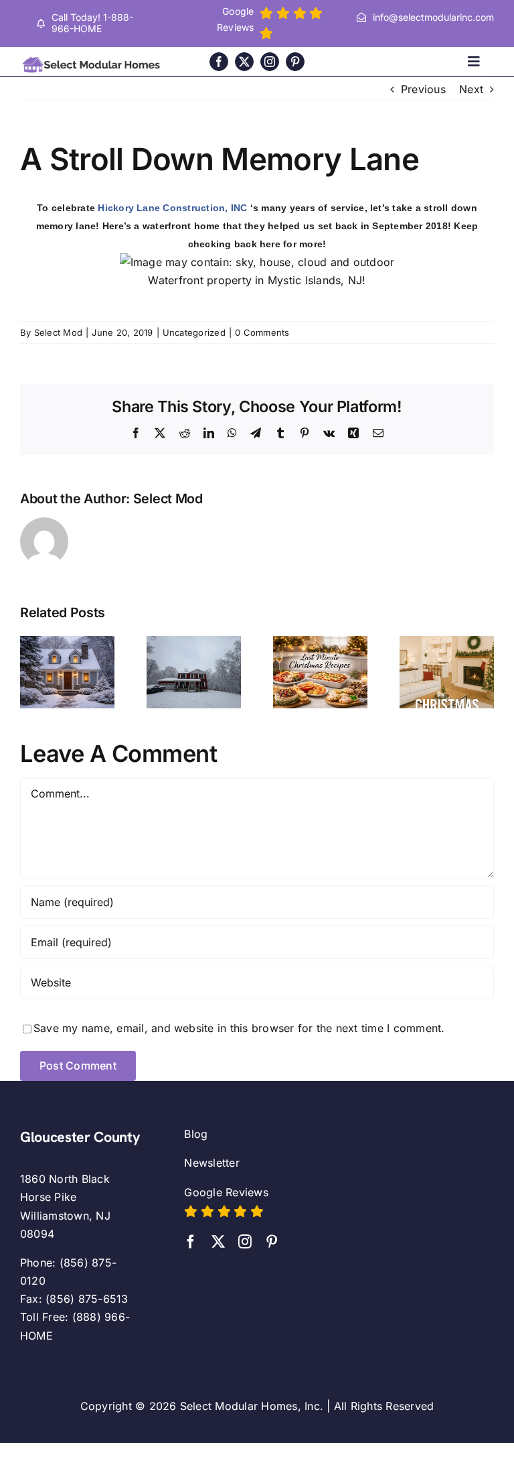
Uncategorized (194, 332)
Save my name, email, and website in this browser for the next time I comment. (238, 1028)
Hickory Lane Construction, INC (172, 207)
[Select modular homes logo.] (92, 59)
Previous (423, 89)
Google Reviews (226, 1192)
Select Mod (58, 332)
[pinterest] (295, 61)
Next (471, 89)
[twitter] (244, 61)
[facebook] (218, 61)
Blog (195, 1134)
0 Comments (262, 332)
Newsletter (211, 1162)
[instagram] (269, 61)
